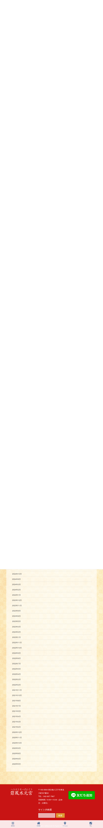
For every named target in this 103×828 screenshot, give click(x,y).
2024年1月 (16, 595)
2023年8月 (16, 616)
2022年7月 (16, 663)
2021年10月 (17, 695)
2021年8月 (16, 700)
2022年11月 (17, 642)
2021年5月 (16, 711)
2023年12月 (17, 600)
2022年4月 (16, 674)
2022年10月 (17, 647)
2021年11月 (17, 690)
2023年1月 (16, 637)
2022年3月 (16, 679)
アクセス (65, 826)
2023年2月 (16, 632)
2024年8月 (16, 579)
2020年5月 (16, 764)
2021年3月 (16, 721)
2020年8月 (16, 753)
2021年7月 (16, 706)
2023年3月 (16, 626)
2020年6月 (16, 758)
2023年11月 (17, 605)
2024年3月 (16, 584)
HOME (38, 826)
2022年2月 (16, 684)
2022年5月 (16, 669)
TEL (91, 826)
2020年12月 (17, 732)
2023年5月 (16, 621)
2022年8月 (16, 658)
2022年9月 (16, 653)
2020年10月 (17, 743)
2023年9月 (16, 610)
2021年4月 (16, 716)
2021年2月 (16, 727)
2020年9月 (16, 748)
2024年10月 (17, 574)
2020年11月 (17, 737)
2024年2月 (16, 589)
